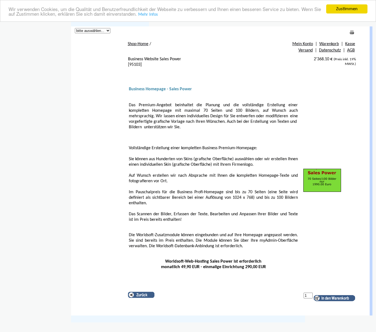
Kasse (350, 44)
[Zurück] (141, 295)
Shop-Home (138, 44)
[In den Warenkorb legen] (334, 298)
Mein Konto (302, 44)
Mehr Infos (148, 15)
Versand (305, 50)
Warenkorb (329, 44)
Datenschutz (330, 50)
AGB (351, 50)
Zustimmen (347, 9)
